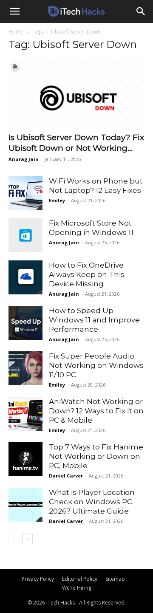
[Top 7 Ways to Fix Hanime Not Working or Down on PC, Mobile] (25, 459)
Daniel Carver (66, 475)
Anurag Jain (23, 159)
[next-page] (27, 539)
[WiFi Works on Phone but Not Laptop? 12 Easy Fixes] (25, 193)
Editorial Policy (79, 578)
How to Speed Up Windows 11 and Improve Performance (94, 319)
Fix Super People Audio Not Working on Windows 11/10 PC (96, 365)
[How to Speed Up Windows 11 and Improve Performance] (25, 323)
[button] (14, 11)
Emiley (57, 200)
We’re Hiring (76, 587)
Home (15, 31)
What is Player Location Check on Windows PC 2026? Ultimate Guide (92, 501)
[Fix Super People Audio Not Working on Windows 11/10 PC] (25, 368)
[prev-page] (13, 539)
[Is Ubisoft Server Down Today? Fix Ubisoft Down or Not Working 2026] (76, 93)
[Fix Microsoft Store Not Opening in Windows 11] (25, 235)
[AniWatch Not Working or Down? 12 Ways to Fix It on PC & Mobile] (25, 414)
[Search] (141, 11)
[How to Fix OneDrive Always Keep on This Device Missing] (25, 277)
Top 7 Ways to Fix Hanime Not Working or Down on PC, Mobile (96, 456)
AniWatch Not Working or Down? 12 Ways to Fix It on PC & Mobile (96, 410)
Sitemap (115, 578)
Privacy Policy (38, 578)
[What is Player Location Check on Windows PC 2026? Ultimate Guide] (25, 505)
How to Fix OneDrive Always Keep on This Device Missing (87, 274)
